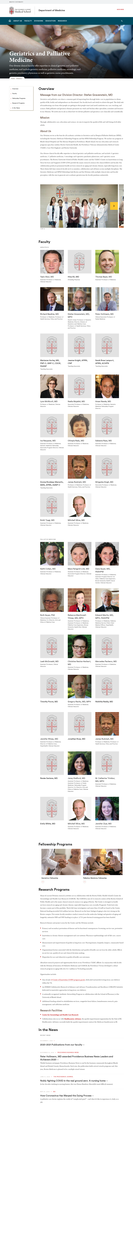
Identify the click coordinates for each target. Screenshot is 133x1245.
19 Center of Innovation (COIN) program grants (68, 980)
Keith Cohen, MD (48, 569)
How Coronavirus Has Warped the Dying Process (66, 1096)
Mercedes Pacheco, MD (106, 661)
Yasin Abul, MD (47, 277)
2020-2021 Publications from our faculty (61, 1045)
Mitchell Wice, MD (76, 520)
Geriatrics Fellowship (49, 878)
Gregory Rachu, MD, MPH (79, 702)
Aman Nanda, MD (103, 401)
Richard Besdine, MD (49, 314)
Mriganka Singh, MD (104, 482)
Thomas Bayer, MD (103, 277)
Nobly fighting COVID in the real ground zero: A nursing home (73, 1081)
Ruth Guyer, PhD (47, 615)
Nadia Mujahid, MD (76, 401)
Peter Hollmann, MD (104, 314)
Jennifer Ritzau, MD (49, 739)
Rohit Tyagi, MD (47, 520)
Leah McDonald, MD (49, 661)
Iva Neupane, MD (48, 441)
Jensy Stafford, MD (76, 778)
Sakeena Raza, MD (103, 441)
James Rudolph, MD (77, 482)
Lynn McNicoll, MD (49, 401)
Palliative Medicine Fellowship (95, 878)
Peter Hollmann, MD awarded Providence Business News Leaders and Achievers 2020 (76, 1058)
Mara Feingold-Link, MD (78, 569)
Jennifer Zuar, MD (103, 824)
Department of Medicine (52, 10)
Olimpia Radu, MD (76, 441)
